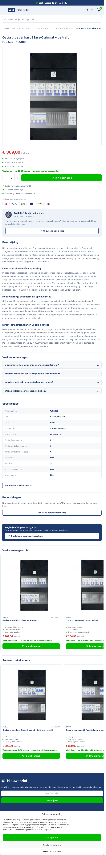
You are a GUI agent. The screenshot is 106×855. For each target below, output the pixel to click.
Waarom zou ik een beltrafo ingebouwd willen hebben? (32, 373)
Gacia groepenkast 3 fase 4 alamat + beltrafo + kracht (27, 730)
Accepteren (52, 837)
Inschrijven (52, 800)
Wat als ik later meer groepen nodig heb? (25, 391)
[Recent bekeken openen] (93, 10)
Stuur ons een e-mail (53, 231)
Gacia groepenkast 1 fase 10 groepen (19, 620)
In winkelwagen (63, 177)
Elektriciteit (15, 28)
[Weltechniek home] (19, 10)
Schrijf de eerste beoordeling (52, 512)
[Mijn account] (87, 10)
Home (6, 28)
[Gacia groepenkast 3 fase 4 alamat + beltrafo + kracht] (31, 695)
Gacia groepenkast (43, 28)
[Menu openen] (4, 10)
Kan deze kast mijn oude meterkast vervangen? (29, 382)
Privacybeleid (55, 851)
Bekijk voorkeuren (52, 845)
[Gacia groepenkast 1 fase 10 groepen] (31, 585)
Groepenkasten (28, 28)
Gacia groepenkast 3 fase (63, 28)
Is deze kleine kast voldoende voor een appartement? (32, 365)
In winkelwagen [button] (33, 646)
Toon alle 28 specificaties (17, 485)
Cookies (45, 851)
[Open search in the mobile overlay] (52, 19)
